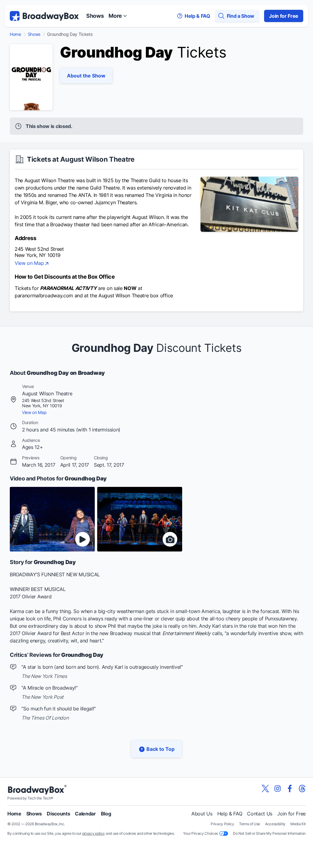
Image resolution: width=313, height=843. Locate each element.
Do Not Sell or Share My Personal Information (269, 833)
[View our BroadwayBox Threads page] (302, 788)
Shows (95, 16)
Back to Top (160, 749)
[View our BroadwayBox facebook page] (289, 788)
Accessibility (275, 824)
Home (15, 34)
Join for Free (283, 16)
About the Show (86, 76)
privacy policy (93, 833)
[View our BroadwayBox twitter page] (265, 788)
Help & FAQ (229, 814)
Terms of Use (249, 824)
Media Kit (298, 824)
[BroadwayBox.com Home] (44, 16)
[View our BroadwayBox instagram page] (277, 788)
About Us (201, 814)
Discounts (58, 814)
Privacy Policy (222, 824)
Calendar (85, 814)
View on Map (29, 263)
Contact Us (259, 814)
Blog (106, 814)
